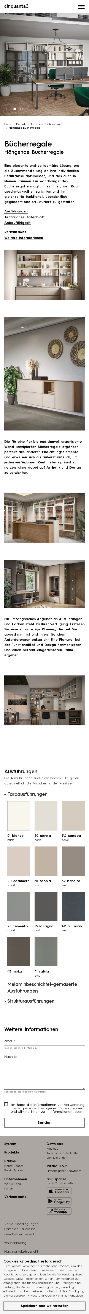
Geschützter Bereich (19, 1234)
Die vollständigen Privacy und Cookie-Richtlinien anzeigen (43, 1295)
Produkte (21, 124)
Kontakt (9, 1188)
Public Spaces (13, 1170)
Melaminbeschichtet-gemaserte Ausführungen (42, 988)
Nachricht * (13, 1057)
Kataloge (52, 1148)
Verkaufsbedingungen (21, 1224)
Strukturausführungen (30, 1001)
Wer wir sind (12, 1184)
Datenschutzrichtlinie (20, 1229)
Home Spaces (13, 1165)
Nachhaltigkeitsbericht (21, 1251)
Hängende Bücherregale (46, 124)
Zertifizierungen (57, 1157)
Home (8, 124)
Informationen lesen (65, 1112)
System (10, 1144)
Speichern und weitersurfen (44, 1306)
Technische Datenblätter (62, 1153)
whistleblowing (15, 1243)
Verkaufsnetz (15, 232)
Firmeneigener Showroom (64, 1170)
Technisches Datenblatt (24, 217)
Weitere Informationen (23, 238)
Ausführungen (16, 211)
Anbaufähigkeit (17, 223)
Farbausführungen (27, 794)
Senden (44, 1123)
